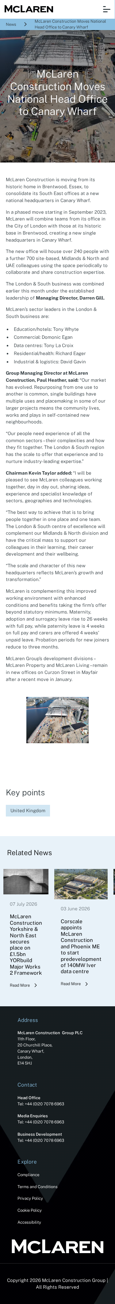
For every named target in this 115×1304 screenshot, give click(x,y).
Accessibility (29, 1222)
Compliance (28, 1174)
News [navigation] (11, 24)
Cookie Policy (29, 1210)
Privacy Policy (30, 1198)
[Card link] (25, 929)
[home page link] (27, 9)
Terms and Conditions (37, 1186)
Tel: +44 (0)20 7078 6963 (40, 1103)
